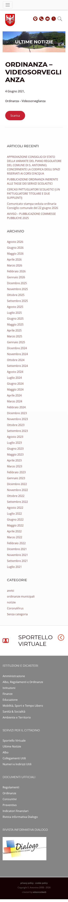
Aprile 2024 (14, 395)
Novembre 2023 (17, 419)
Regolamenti (11, 787)
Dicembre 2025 (17, 283)
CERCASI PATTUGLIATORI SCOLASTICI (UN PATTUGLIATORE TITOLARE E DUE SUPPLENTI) (33, 194)
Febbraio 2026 (16, 271)
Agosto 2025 (15, 307)
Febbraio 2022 (16, 543)
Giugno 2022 (15, 519)
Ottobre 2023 (15, 425)
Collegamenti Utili (14, 758)
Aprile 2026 (14, 259)
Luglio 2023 (14, 443)
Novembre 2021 (17, 555)
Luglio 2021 (14, 567)
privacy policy (26, 882)
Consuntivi (10, 799)
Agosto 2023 (15, 437)
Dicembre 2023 (17, 413)
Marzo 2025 (14, 336)
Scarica (15, 115)
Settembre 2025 (17, 301)
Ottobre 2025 (15, 295)
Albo (6, 752)
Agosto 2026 (15, 242)
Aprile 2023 (14, 460)
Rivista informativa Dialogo (20, 817)
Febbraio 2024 (16, 407)
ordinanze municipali (21, 596)
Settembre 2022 (17, 502)
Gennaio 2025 (16, 342)
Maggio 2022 (15, 525)
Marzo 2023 (14, 466)
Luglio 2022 (14, 513)
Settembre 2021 (17, 561)
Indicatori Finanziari (15, 811)
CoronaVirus (15, 608)
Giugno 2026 (15, 248)
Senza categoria (17, 614)
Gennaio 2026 (16, 277)
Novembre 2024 (17, 354)
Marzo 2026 (14, 265)
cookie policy (41, 882)
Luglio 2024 (14, 378)
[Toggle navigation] (8, 4)
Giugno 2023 (15, 448)
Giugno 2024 (15, 383)
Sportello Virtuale (14, 740)
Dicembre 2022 (17, 484)
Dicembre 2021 (17, 549)
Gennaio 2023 (16, 478)
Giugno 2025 (15, 318)
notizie (11, 602)
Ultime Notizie (12, 746)
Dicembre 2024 (17, 348)
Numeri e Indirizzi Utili (17, 764)
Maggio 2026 (15, 253)
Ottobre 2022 (15, 496)
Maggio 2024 (15, 389)
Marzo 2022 (14, 537)
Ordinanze (9, 793)
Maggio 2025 (15, 324)
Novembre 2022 (17, 490)
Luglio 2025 (14, 313)
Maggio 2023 (15, 454)
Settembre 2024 (17, 366)
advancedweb (39, 892)
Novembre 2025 (17, 289)
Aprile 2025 (14, 330)
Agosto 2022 (15, 508)
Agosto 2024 (15, 372)
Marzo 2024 (14, 401)
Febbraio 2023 (16, 472)
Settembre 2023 (17, 431)
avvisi (10, 590)
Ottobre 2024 (15, 360)
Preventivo (10, 805)
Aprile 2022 (14, 531)
